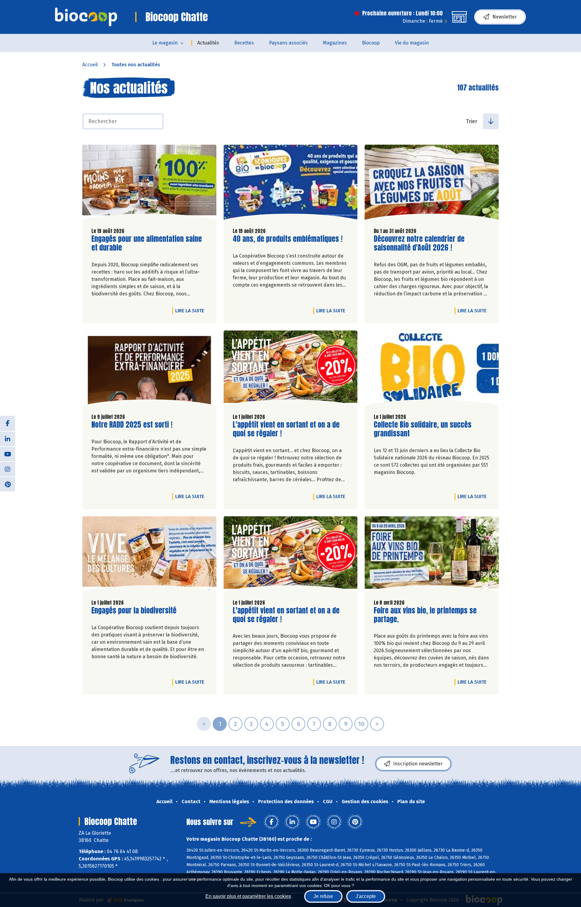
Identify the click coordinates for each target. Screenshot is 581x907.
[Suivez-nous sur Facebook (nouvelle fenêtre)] (7, 423)
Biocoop (371, 43)
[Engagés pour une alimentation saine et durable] (149, 184)
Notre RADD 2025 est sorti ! (131, 424)
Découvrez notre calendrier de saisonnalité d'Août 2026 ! (419, 243)
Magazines (335, 43)
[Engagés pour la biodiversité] (149, 555)
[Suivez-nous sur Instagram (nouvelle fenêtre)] (7, 468)
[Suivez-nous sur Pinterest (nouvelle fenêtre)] (7, 483)
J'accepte (366, 896)
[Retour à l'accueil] (86, 17)
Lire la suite (191, 310)
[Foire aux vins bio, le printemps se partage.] (432, 555)
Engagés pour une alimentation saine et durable (146, 243)
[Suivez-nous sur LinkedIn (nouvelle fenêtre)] (7, 438)
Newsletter (504, 17)
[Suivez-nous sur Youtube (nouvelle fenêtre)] (7, 453)
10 (361, 724)
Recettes (244, 43)
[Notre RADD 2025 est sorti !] (149, 369)
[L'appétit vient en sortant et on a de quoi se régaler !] (291, 369)
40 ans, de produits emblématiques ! (288, 239)
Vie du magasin (412, 43)
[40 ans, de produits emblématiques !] (291, 184)
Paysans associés (288, 43)
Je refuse (323, 896)
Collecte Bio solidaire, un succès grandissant (422, 429)
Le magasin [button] (165, 43)
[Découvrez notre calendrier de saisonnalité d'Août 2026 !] (432, 184)
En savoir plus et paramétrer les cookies (248, 896)
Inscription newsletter (418, 764)
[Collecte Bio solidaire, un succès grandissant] (432, 369)
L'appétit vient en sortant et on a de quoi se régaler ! (286, 429)
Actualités (208, 43)
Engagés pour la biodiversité (133, 610)
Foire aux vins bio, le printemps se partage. (425, 615)
